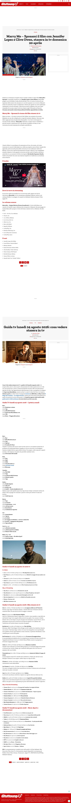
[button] (69, 4)
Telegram (22, 77)
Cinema (23, 29)
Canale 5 (25, 265)
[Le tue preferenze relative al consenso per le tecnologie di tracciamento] (69, 801)
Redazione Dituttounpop (36, 46)
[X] (65, 1)
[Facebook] (59, 1)
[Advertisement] (35, 16)
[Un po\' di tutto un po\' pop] (9, 4)
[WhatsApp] (67, 1)
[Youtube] (69, 1)
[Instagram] (61, 1)
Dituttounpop (19, 29)
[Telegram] (63, 1)
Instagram (30, 77)
